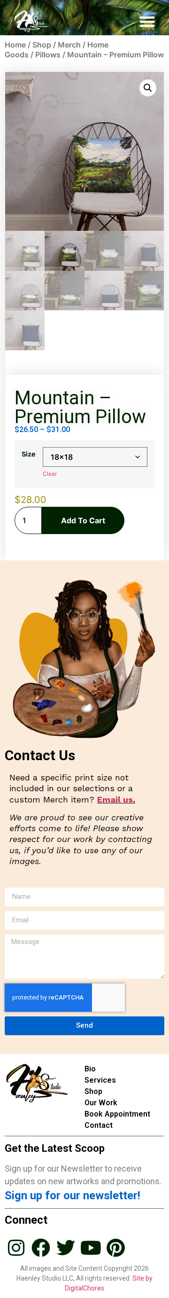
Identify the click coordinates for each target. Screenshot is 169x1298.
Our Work (100, 1102)
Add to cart (83, 520)
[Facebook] (41, 1247)
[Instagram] (16, 1247)
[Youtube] (90, 1247)
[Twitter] (65, 1247)
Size (29, 454)
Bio (90, 1068)
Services (100, 1080)
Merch (69, 44)
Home (15, 44)
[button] (147, 21)
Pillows (48, 54)
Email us (115, 799)
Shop (41, 44)
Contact (98, 1125)
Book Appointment (117, 1113)
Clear (50, 473)
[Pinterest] (115, 1247)
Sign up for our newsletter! (72, 1195)
